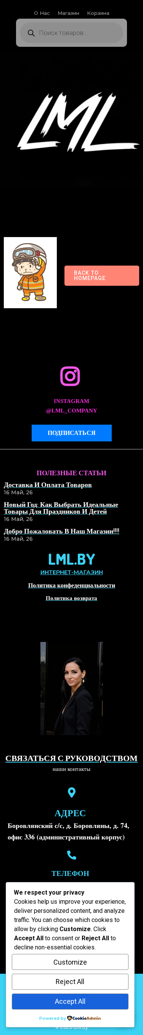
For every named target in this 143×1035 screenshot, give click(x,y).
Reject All (70, 982)
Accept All (70, 1001)
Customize (70, 962)
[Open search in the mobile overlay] (71, 33)
